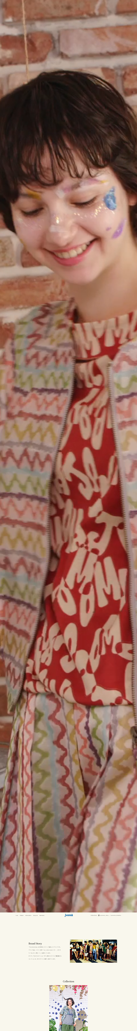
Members (42, 915)
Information (28, 915)
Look (17, 915)
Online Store (94, 915)
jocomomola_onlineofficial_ (116, 915)
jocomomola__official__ (104, 915)
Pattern (22, 915)
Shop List (35, 915)
